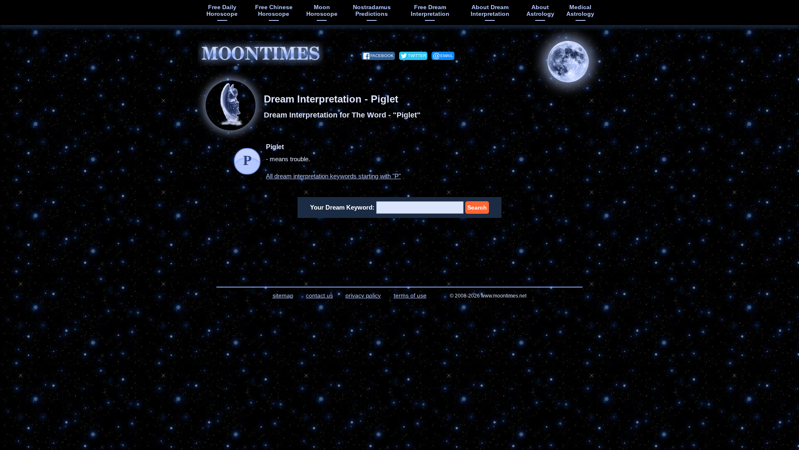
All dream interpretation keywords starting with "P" (333, 176)
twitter (417, 55)
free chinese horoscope (274, 10)
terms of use (410, 295)
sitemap (283, 295)
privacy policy (363, 295)
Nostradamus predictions (372, 10)
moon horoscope (321, 10)
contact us (319, 295)
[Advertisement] (400, 247)
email (446, 55)
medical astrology (580, 10)
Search (477, 207)
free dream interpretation (430, 10)
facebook (382, 55)
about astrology (540, 10)
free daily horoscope (222, 10)
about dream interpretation (490, 10)
